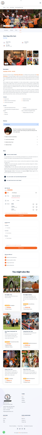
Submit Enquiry (21, 247)
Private (18, 200)
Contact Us (24, 420)
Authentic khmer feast (9, 142)
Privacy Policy (20, 426)
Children (14, 207)
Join (13, 200)
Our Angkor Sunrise (27, 294)
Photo (16, 30)
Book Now (22, 215)
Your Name (6, 225)
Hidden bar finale (8, 144)
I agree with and (13, 245)
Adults (12, 204)
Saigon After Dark (9, 369)
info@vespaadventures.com (8, 411)
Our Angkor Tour (8, 294)
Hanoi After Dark (26, 369)
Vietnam (23, 398)
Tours (8, 7)
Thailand (23, 400)
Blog (4, 420)
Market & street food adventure (11, 136)
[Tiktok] (20, 429)
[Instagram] (22, 429)
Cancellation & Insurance (28, 426)
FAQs (20, 30)
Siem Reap (12, 7)
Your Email (6, 230)
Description (6, 30)
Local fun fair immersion (9, 139)
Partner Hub (24, 422)
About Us (23, 418)
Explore (4, 418)
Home (4, 7)
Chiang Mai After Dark (28, 331)
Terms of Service (12, 245)
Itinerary (11, 30)
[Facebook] (18, 429)
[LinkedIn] (24, 429)
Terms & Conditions (12, 426)
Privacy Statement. (18, 245)
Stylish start (7, 124)
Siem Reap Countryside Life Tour (11, 332)
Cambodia (23, 402)
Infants (13, 209)
